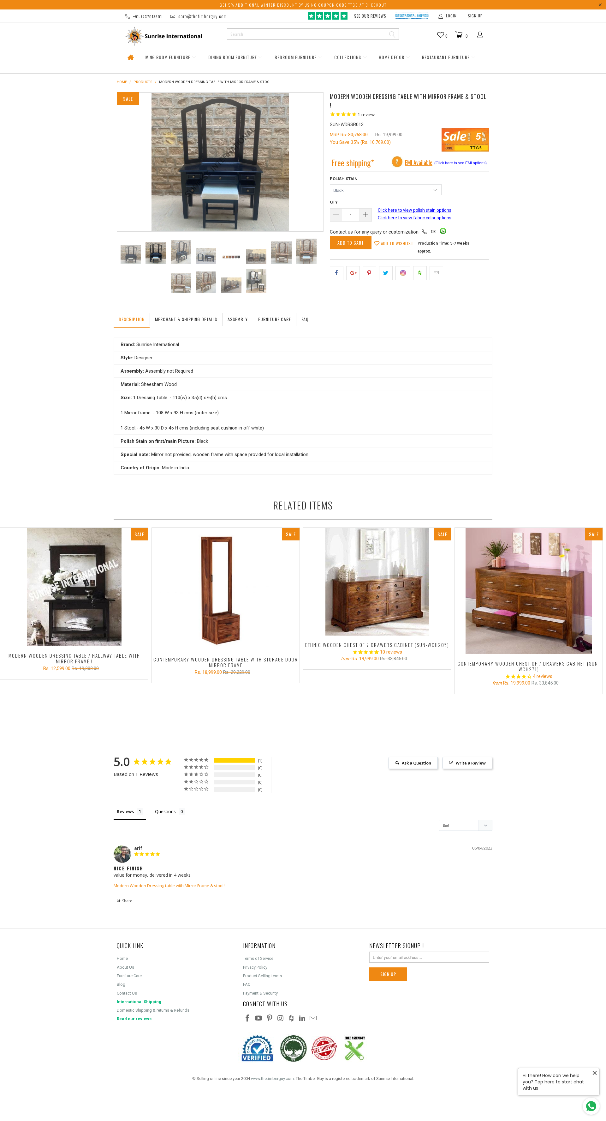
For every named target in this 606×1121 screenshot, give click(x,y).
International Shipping (139, 1001)
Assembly (238, 319)
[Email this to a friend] (436, 273)
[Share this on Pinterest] (369, 273)
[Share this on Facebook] (336, 273)
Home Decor (392, 57)
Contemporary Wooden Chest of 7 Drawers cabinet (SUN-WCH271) (529, 591)
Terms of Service (258, 958)
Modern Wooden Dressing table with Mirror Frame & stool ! (169, 885)
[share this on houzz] (420, 273)
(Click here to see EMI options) (460, 163)
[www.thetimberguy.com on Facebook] (247, 1018)
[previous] (128, 162)
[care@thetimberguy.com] (434, 232)
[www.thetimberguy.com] (169, 36)
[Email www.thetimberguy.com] (313, 1018)
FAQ (247, 984)
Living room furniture (167, 57)
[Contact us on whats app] (443, 232)
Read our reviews (134, 1018)
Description (132, 319)
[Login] (480, 35)
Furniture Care (274, 319)
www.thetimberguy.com (272, 1078)
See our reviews (370, 16)
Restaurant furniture (446, 57)
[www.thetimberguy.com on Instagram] (280, 1018)
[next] (312, 162)
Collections (348, 57)
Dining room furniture (233, 57)
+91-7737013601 (147, 16)
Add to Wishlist (396, 243)
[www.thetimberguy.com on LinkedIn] (302, 1018)
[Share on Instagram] (402, 273)
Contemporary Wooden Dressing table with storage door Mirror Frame (226, 589)
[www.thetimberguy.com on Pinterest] (269, 1018)
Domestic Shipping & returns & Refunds (153, 1010)
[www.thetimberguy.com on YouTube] (259, 1018)
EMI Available (418, 162)
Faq (305, 319)
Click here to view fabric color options (414, 217)
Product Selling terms (262, 975)
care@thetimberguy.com (202, 16)
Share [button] (126, 901)
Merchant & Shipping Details (186, 319)
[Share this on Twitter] (386, 273)
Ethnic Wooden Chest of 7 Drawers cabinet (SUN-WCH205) (377, 582)
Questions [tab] (165, 811)
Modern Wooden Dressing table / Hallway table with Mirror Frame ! (74, 587)
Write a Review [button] (471, 763)
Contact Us (127, 993)
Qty (334, 202)
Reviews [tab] (125, 811)
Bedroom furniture (296, 57)
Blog (121, 984)
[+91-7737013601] (424, 232)
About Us (125, 967)
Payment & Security (260, 993)
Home (130, 57)
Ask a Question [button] (416, 763)
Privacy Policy (255, 967)
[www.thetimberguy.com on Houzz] (291, 1018)
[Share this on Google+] (353, 273)
